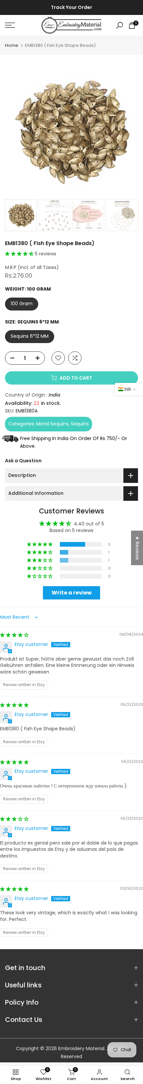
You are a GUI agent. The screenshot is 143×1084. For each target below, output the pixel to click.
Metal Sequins (52, 423)
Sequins (80, 423)
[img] (14, 635)
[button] (20, 253)
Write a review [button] (72, 592)
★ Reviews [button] (137, 548)
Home (11, 45)
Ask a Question (23, 460)
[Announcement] (71, 8)
